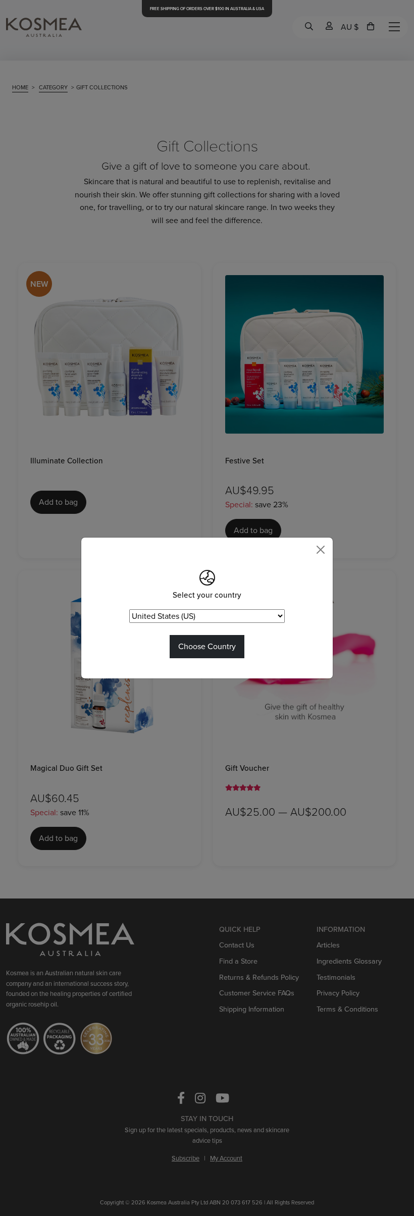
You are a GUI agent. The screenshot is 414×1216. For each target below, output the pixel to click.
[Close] (321, 550)
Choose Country (207, 646)
